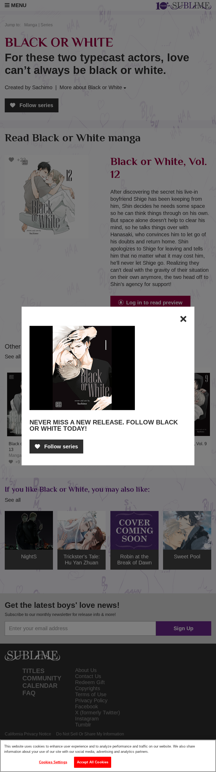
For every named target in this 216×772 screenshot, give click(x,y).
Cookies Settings (53, 762)
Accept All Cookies (92, 762)
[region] (108, 756)
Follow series (60, 446)
